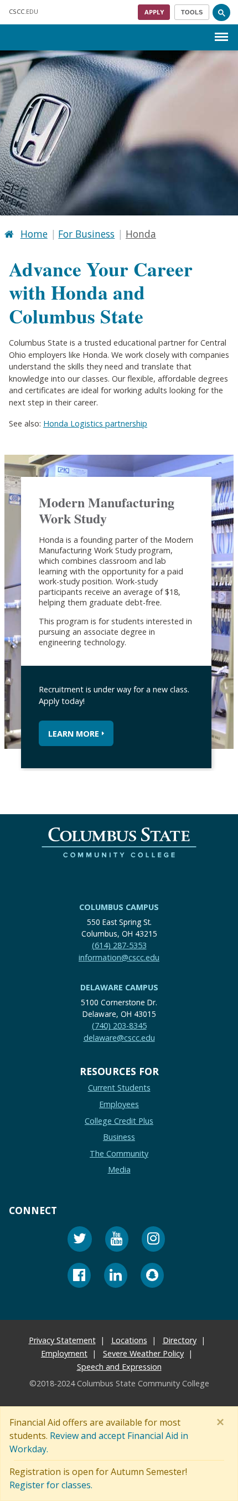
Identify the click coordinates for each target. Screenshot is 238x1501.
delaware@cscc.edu (119, 1037)
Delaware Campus (119, 987)
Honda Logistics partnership (95, 423)
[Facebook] (79, 1276)
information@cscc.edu (119, 957)
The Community (119, 1153)
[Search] (221, 12)
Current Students (119, 1087)
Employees (119, 1104)
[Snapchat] (152, 1276)
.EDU (23, 11)
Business (119, 1137)
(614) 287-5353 (119, 944)
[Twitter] (79, 1240)
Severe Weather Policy (143, 1353)
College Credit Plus (119, 1120)
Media (119, 1169)
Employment (64, 1353)
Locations (129, 1340)
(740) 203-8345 (119, 1025)
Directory (179, 1340)
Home (34, 233)
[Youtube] (117, 1240)
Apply (154, 12)
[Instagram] (153, 1240)
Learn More (73, 733)
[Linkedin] (116, 1276)
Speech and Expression (119, 1366)
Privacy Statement (62, 1340)
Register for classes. (50, 1485)
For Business (86, 233)
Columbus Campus (119, 907)
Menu (221, 28)
